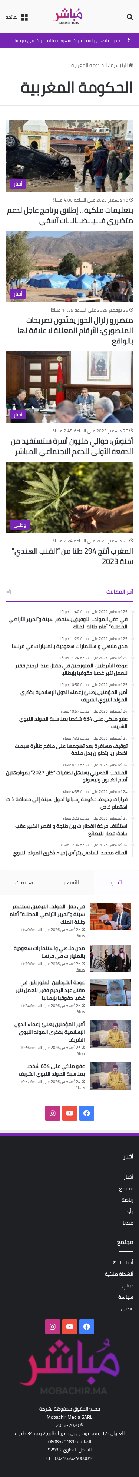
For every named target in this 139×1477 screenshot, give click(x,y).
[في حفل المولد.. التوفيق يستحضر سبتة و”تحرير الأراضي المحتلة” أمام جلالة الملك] (110, 916)
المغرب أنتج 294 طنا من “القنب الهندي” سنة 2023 (72, 556)
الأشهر (71, 882)
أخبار (128, 1177)
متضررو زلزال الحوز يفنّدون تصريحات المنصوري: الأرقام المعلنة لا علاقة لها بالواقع (75, 330)
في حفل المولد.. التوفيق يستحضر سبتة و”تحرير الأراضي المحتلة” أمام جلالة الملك (47, 914)
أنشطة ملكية (119, 1274)
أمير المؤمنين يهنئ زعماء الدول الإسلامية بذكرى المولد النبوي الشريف (49, 1032)
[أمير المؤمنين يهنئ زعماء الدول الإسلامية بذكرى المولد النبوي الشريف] (110, 1034)
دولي (127, 1285)
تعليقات (24, 882)
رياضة (127, 1200)
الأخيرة (116, 882)
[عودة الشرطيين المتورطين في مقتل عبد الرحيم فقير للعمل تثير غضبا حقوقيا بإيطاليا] (110, 992)
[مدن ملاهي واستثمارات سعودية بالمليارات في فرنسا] (110, 958)
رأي (129, 1211)
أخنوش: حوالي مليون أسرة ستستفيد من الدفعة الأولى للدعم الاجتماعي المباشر (72, 446)
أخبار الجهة (121, 1262)
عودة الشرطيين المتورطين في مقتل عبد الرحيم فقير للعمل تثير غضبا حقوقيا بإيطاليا (50, 990)
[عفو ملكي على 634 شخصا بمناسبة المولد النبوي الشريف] (110, 1076)
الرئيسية (120, 65)
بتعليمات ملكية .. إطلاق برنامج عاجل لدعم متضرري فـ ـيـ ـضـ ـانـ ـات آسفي (70, 215)
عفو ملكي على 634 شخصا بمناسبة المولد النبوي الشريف (52, 1070)
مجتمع (126, 1188)
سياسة (125, 1297)
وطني (127, 1308)
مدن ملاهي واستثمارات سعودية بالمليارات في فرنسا (67, 40)
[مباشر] (69, 16)
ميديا (128, 1223)
